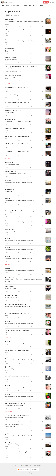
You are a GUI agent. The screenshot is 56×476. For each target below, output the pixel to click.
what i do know (10, 19)
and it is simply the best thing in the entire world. (17, 306)
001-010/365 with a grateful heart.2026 (17, 102)
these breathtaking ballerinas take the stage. (16, 231)
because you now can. (10, 288)
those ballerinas (10, 189)
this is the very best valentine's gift (16, 452)
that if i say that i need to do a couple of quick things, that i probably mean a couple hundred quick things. (24, 22)
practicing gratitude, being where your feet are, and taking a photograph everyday (23, 280)
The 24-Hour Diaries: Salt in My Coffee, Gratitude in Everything (21, 67)
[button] (2, 5)
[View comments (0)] (19, 91)
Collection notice (37, 465)
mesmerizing (9, 162)
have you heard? (10, 286)
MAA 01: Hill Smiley (11, 278)
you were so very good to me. (12, 50)
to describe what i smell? (11, 59)
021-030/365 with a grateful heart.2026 (17, 87)
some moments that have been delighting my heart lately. (19, 41)
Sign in (52, 2)
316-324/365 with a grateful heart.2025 (17, 313)
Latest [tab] (7, 15)
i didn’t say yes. (9, 32)
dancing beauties (10, 171)
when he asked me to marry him (15, 30)
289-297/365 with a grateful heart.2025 (17, 376)
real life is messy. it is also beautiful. (14, 378)
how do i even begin (11, 57)
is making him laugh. (10, 426)
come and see (9, 229)
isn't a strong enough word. (12, 164)
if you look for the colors (12, 295)
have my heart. (9, 191)
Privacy (26, 465)
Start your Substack (24, 469)
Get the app (35, 469)
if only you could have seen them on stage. (16, 173)
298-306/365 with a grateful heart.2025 (17, 350)
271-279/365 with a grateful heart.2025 (17, 415)
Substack (21, 473)
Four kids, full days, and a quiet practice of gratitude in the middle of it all (23, 70)
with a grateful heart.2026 (13, 110)
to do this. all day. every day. (12, 369)
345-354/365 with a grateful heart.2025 (17, 136)
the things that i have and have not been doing (19, 211)
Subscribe (46, 2)
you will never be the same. (12, 297)
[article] (28, 22)
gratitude (8, 39)
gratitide (8, 180)
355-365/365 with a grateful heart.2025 (17, 128)
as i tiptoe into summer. (11, 213)
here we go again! (9, 112)
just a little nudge (10, 367)
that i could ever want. (10, 454)
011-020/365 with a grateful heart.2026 (17, 95)
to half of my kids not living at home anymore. (17, 445)
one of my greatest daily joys (14, 425)
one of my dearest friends (13, 75)
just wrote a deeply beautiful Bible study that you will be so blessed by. (23, 77)
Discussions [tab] (16, 15)
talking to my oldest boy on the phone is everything (18, 121)
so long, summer (10, 48)
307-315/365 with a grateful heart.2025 (17, 330)
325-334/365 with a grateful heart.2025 (17, 151)
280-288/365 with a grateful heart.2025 (17, 403)
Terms (30, 465)
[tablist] (12, 15)
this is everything (10, 119)
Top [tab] (11, 15)
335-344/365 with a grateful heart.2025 (17, 144)
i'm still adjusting (10, 443)
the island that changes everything (16, 304)
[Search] (49, 15)
